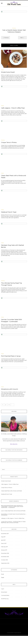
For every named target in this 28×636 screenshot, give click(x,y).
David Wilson (4, 514)
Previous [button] (6, 37)
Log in (2, 588)
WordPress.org (4, 598)
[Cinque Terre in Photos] (14, 129)
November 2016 (5, 556)
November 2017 (5, 533)
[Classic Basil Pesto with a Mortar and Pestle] (14, 162)
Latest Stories (14, 45)
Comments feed (5, 595)
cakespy (3, 518)
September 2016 (5, 563)
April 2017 (3, 540)
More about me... (14, 444)
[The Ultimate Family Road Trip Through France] (14, 19)
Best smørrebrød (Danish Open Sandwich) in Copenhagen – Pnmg (12, 506)
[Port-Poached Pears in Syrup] (14, 342)
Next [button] (21, 37)
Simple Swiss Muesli (8, 72)
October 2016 (4, 559)
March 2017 (3, 543)
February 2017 (4, 546)
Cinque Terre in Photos (9, 142)
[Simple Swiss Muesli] (14, 58)
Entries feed (4, 592)
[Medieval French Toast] (14, 198)
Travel (14, 28)
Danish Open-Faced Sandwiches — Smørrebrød (12, 507)
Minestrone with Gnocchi (9, 389)
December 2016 (5, 553)
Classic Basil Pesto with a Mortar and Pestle (11, 490)
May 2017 (3, 536)
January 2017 (4, 550)
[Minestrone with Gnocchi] (14, 375)
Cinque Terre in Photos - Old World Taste (11, 521)
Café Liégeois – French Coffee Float (13, 108)
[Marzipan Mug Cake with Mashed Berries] (14, 231)
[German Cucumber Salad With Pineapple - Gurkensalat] (14, 306)
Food (2, 69)
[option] (14, 22)
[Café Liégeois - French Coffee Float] (14, 94)
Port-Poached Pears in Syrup (11, 356)
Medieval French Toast (8, 212)
